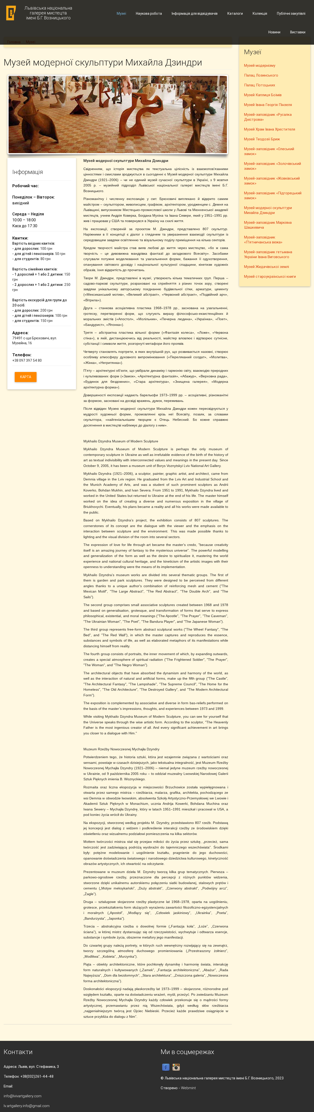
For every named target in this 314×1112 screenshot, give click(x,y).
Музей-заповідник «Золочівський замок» (272, 166)
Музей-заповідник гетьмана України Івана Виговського (268, 254)
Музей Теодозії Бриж (262, 139)
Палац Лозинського (261, 75)
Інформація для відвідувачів (195, 13)
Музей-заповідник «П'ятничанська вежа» (263, 239)
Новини (274, 32)
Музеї (121, 13)
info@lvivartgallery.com (22, 1096)
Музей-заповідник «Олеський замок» (269, 151)
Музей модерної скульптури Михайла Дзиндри (268, 210)
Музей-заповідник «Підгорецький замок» (272, 195)
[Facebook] (166, 1067)
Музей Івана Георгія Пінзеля (268, 104)
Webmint (188, 1088)
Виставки (297, 32)
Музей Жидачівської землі (266, 266)
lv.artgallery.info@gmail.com (27, 1105)
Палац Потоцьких (259, 85)
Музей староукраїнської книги (270, 276)
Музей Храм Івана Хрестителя (269, 129)
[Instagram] (176, 1067)
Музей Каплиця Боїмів (263, 95)
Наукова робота (149, 13)
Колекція (260, 13)
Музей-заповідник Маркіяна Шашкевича (268, 225)
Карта (25, 377)
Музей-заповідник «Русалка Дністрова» (268, 117)
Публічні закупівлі (291, 13)
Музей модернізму (259, 65)
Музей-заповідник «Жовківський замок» (272, 180)
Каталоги (235, 13)
